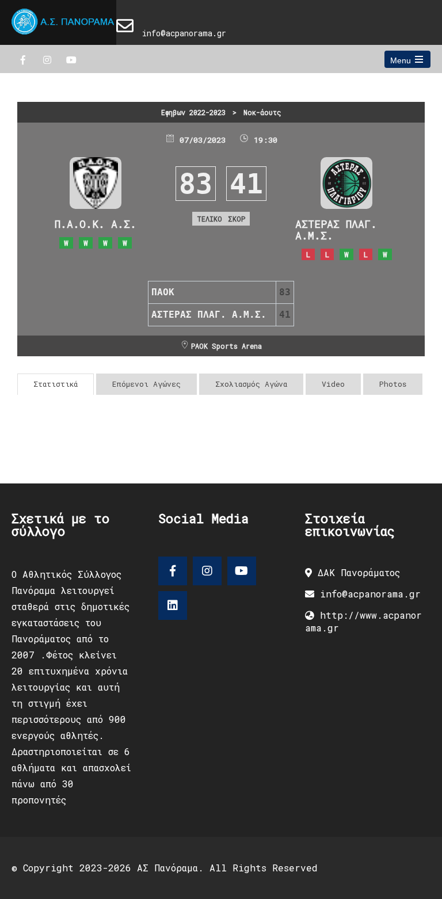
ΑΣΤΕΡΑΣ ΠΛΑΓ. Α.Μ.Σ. (336, 229)
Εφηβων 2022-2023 (193, 112)
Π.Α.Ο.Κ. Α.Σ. (95, 224)
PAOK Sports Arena (226, 346)
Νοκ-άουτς (262, 112)
